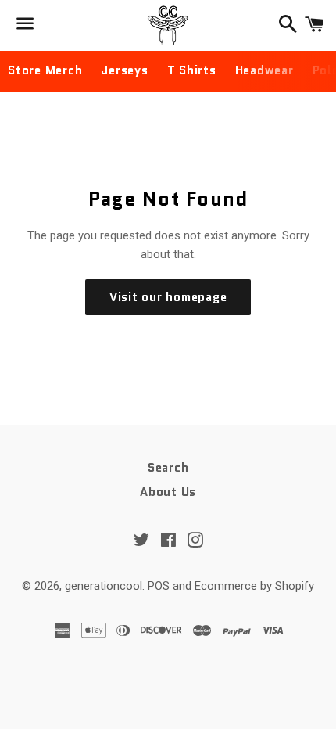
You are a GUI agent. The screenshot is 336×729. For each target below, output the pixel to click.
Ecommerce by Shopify (254, 586)
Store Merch (45, 70)
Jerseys (124, 70)
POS (159, 586)
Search (168, 467)
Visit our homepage (168, 297)
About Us (168, 492)
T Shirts (191, 70)
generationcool (103, 586)
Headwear (264, 70)
